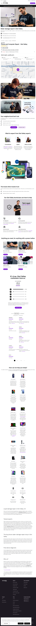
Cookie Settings (6, 623)
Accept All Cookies (27, 623)
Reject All (20, 623)
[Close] (30, 618)
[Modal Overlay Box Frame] (18, 313)
